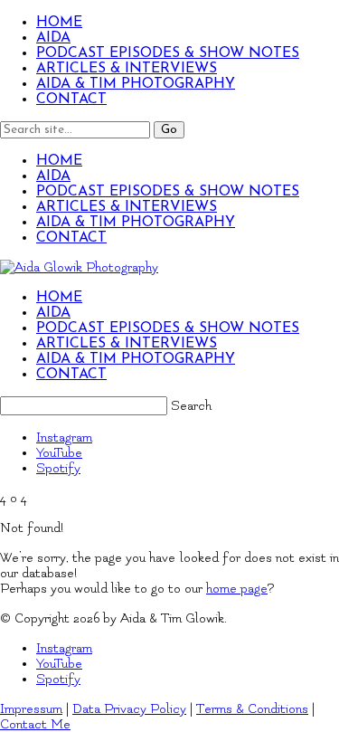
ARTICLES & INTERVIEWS (126, 69)
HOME (59, 22)
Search (191, 406)
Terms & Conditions (252, 709)
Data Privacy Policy (129, 709)
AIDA (53, 38)
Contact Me (35, 724)
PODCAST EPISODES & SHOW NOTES (167, 53)
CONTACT (71, 99)
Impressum (31, 709)
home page (237, 588)
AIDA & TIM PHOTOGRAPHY (135, 84)
